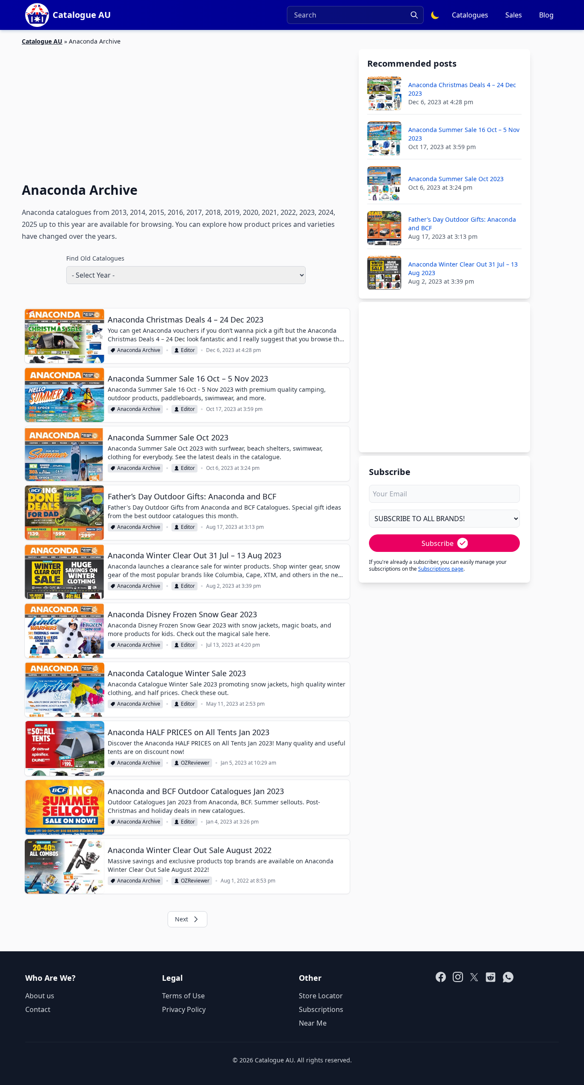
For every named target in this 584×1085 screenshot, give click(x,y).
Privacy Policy (184, 1009)
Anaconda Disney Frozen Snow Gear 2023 (182, 614)
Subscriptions (321, 1009)
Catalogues (470, 15)
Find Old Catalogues (95, 258)
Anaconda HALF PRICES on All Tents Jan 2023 (188, 732)
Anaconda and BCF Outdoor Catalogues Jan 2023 (196, 791)
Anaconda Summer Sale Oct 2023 (168, 437)
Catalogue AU (42, 41)
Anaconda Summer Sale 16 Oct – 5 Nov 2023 (188, 378)
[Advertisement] (186, 109)
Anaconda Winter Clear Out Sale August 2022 (189, 850)
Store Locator (321, 995)
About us (39, 995)
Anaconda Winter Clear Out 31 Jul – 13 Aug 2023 (194, 555)
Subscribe (438, 543)
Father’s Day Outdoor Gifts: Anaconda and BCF (192, 496)
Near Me (313, 1023)
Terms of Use (183, 995)
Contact (37, 1009)
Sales (513, 15)
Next (181, 919)
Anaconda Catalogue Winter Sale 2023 (177, 673)
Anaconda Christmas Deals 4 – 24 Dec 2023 (185, 319)
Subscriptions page (440, 568)
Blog (546, 15)
